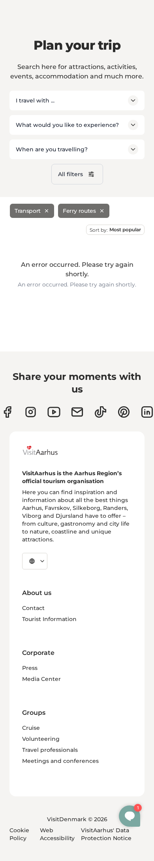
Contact (33, 608)
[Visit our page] (31, 412)
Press (30, 667)
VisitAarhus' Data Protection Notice (106, 834)
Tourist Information (49, 619)
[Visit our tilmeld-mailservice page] (77, 412)
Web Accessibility (57, 834)
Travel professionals (50, 749)
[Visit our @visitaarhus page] (100, 412)
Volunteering (41, 738)
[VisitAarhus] (46, 450)
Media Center (41, 678)
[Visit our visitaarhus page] (7, 412)
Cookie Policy (19, 834)
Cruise (31, 727)
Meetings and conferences (60, 760)
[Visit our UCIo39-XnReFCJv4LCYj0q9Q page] (54, 412)
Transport (28, 210)
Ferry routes (79, 210)
